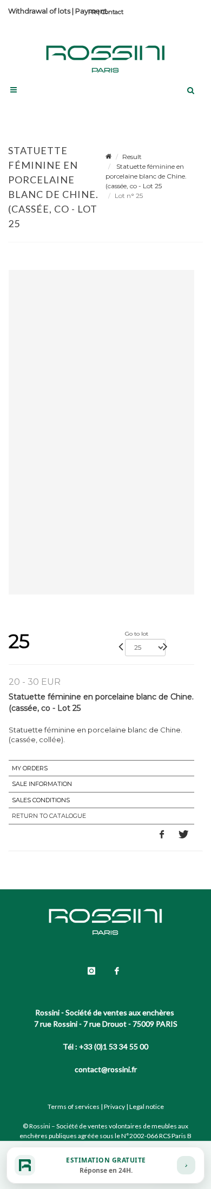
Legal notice (146, 1106)
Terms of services (74, 1106)
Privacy (114, 1106)
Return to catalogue (49, 816)
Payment (91, 10)
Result (132, 157)
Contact (112, 12)
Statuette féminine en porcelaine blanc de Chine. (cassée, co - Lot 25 (146, 176)
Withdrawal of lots (39, 10)
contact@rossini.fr (106, 1069)
